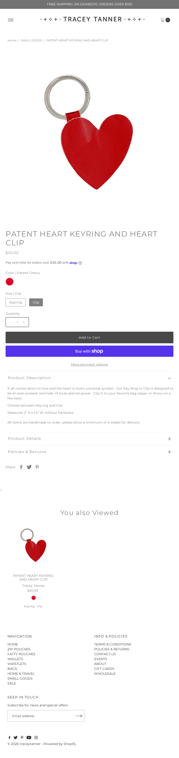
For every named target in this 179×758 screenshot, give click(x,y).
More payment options (89, 364)
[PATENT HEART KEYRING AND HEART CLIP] (33, 547)
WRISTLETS (16, 664)
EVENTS (100, 659)
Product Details (24, 438)
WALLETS (15, 659)
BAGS (12, 669)
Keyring (15, 302)
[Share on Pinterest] (37, 466)
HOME (12, 644)
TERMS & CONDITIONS (112, 644)
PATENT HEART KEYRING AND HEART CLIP (33, 578)
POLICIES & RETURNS (111, 649)
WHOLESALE (105, 673)
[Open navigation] (10, 20)
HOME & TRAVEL (20, 673)
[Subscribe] (79, 716)
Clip (36, 302)
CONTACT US (105, 654)
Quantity (13, 313)
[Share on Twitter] (29, 466)
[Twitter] (15, 738)
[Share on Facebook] (21, 466)
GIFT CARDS (104, 669)
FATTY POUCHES (21, 654)
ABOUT (100, 664)
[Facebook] (9, 738)
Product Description (29, 378)
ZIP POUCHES (19, 649)
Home (11, 40)
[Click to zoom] (166, 62)
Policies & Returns (27, 452)
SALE (11, 683)
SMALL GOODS (31, 40)
